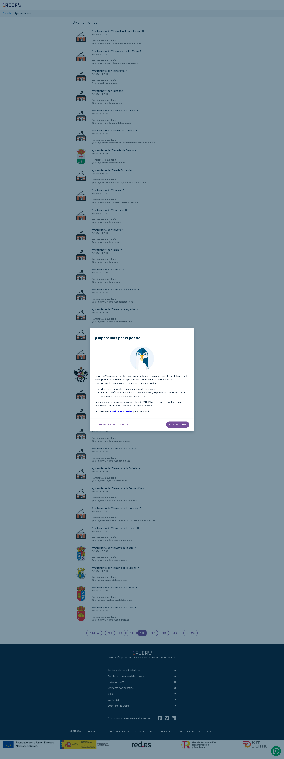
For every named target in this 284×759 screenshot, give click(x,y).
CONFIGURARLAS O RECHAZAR (113, 424)
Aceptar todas (177, 424)
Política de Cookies (121, 411)
